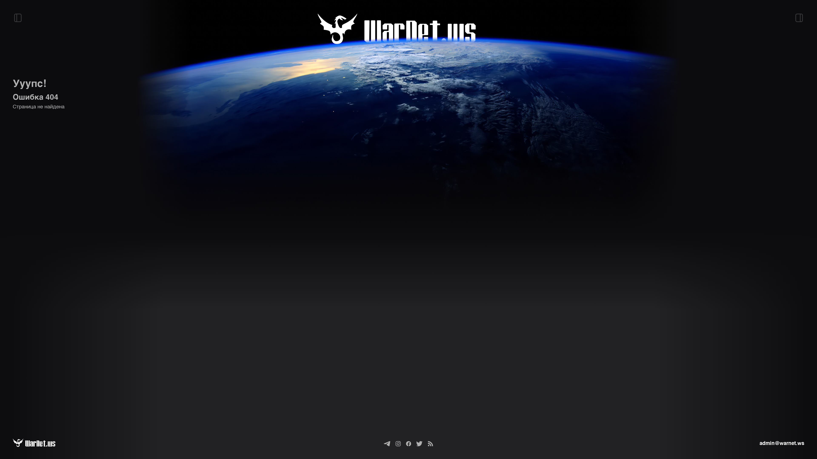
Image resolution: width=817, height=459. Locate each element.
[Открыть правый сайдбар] (799, 18)
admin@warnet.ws (782, 443)
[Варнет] (39, 444)
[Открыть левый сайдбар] (18, 18)
